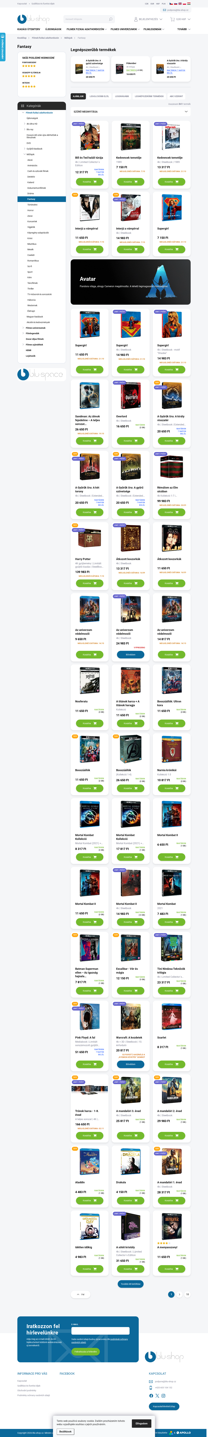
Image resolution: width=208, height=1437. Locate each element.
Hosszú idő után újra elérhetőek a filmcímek (42, 136)
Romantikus (33, 260)
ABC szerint (176, 96)
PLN (163, 4)
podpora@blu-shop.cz (165, 1381)
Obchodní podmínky (26, 1390)
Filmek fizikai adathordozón (39, 112)
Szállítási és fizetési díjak (43, 3)
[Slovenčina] (175, 4)
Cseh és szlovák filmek (37, 171)
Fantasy (31, 199)
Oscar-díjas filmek (35, 339)
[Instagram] (163, 1395)
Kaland (30, 182)
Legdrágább (122, 96)
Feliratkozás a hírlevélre (86, 1351)
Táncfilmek (32, 283)
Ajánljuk (78, 96)
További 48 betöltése (130, 1284)
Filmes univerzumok (35, 328)
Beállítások (65, 1431)
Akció (30, 160)
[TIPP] (89, 209)
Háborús (31, 300)
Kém (29, 277)
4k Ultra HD (32, 124)
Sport (30, 272)
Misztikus (31, 244)
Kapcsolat (22, 3)
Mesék (30, 249)
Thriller (30, 288)
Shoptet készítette (158, 1433)
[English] (180, 4)
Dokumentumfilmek (36, 188)
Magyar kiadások (35, 316)
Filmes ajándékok (34, 344)
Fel (82, 1294)
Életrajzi (31, 311)
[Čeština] (171, 4)
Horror (30, 210)
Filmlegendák (32, 333)
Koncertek (32, 221)
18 (187, 1294)
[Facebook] (151, 1395)
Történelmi (32, 205)
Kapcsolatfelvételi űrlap (164, 1406)
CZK (146, 4)
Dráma (30, 193)
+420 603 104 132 (163, 1387)
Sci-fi (29, 266)
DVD (29, 143)
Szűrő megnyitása (86, 111)
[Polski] (184, 4)
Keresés (110, 19)
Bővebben (130, 654)
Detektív (31, 177)
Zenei (29, 216)
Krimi (29, 238)
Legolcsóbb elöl (99, 96)
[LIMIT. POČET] (89, 138)
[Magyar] (189, 4)
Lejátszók (30, 356)
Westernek (32, 305)
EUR (152, 4)
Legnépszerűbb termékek (149, 96)
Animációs (32, 165)
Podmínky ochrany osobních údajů (33, 1395)
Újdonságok (32, 118)
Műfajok (30, 154)
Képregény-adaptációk (38, 232)
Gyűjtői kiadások (34, 149)
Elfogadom (142, 1423)
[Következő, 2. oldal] (179, 1294)
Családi (30, 255)
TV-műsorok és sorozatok (39, 294)
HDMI (28, 350)
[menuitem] (29, 29)
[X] (157, 1395)
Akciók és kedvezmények (38, 322)
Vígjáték (31, 227)
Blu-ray (30, 129)
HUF (158, 4)
